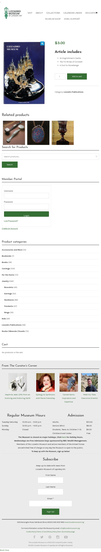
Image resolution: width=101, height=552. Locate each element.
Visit (30, 13)
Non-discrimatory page (66, 532)
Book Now (4, 550)
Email (50, 498)
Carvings (6, 268)
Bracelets (8, 287)
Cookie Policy (31, 532)
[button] (42, 43)
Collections (53, 13)
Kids (4, 318)
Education (91, 13)
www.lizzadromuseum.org (74, 522)
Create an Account (10, 228)
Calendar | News (72, 13)
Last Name (50, 487)
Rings (6, 312)
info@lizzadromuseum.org (70, 528)
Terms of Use (41, 532)
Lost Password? (11, 221)
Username (8, 191)
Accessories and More (12, 250)
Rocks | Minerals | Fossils (13, 331)
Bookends (6, 256)
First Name (51, 475)
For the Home (8, 275)
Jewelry (5, 281)
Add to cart (77, 76)
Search (10, 164)
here (64, 437)
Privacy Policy (52, 532)
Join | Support (72, 19)
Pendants (8, 306)
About (39, 13)
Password (8, 202)
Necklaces (9, 300)
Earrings (8, 293)
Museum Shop (53, 19)
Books (5, 262)
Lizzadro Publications (73, 92)
